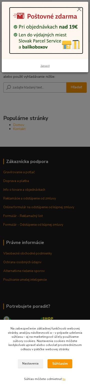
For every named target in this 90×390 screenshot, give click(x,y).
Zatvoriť (45, 66)
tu (63, 379)
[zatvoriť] (79, 9)
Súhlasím (60, 363)
